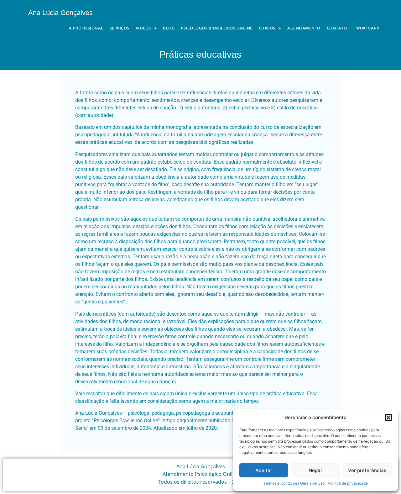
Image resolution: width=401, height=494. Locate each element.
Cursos (267, 28)
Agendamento (303, 28)
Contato (337, 28)
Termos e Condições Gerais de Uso (294, 483)
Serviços (119, 28)
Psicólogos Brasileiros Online (217, 28)
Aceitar (263, 470)
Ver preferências (367, 470)
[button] (388, 417)
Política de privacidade (348, 483)
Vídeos (143, 28)
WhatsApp (367, 28)
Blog (168, 28)
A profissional (86, 28)
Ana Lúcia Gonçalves (60, 13)
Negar (315, 470)
